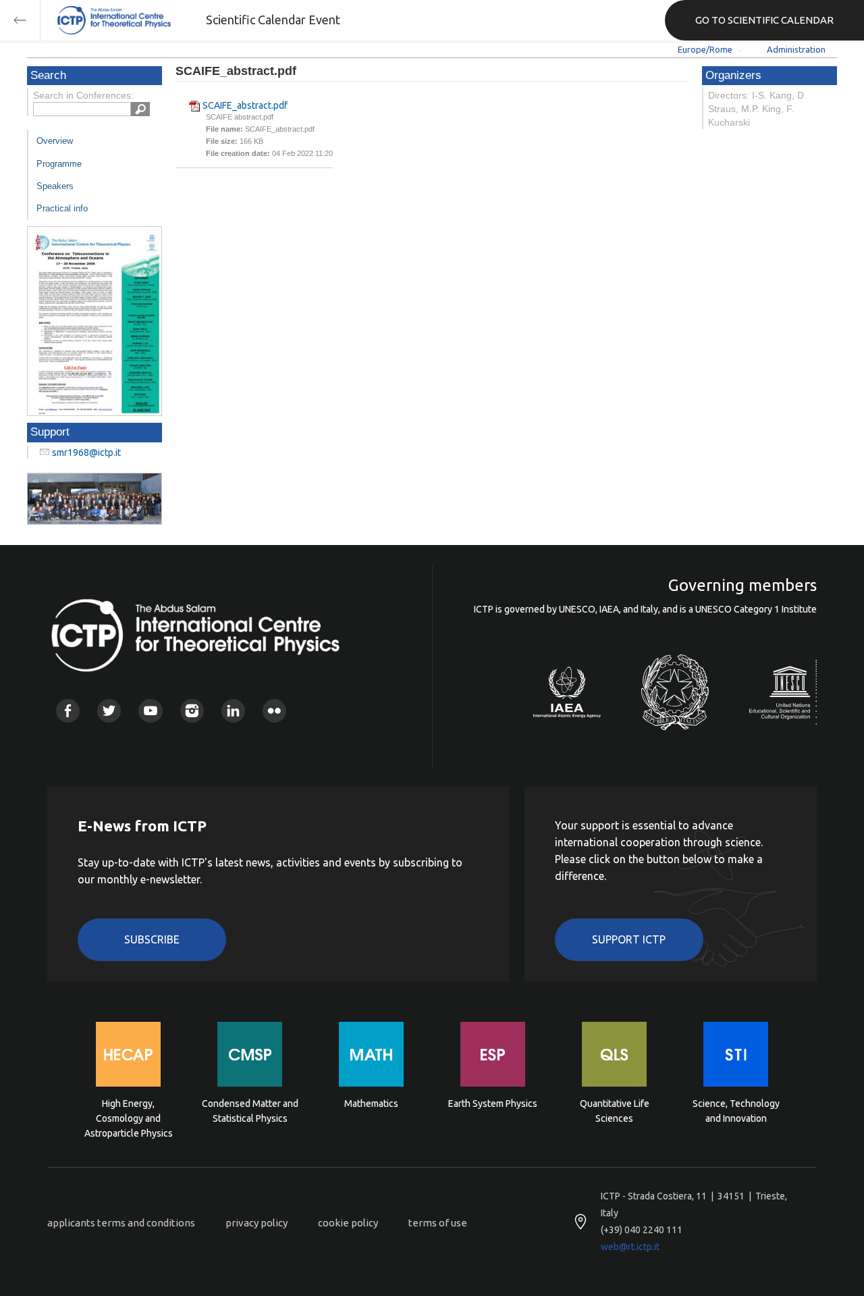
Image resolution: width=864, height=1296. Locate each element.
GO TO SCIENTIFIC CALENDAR (764, 20)
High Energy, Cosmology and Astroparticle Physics (128, 1117)
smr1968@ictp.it (86, 452)
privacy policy (256, 1222)
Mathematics (371, 1103)
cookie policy (348, 1222)
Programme (59, 164)
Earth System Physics (492, 1103)
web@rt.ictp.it (630, 1246)
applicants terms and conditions (121, 1222)
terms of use (437, 1222)
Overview (54, 141)
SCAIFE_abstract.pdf (245, 105)
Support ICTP (629, 939)
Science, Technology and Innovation (736, 1111)
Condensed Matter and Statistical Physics (250, 1111)
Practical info (62, 208)
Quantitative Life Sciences (614, 1111)
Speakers (55, 186)
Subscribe (152, 939)
